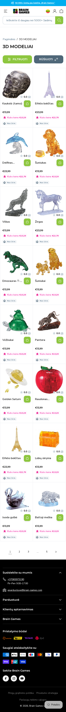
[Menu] (6, 11)
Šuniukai (40, 281)
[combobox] (33, 20)
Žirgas (39, 221)
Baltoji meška (43, 517)
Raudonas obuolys (41, 399)
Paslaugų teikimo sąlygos (33, 699)
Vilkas (6, 221)
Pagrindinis (9, 39)
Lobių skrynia (43, 458)
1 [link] (10, 552)
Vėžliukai (8, 340)
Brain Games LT (37, 705)
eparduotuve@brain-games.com (25, 590)
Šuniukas (40, 162)
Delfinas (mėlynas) (8, 162)
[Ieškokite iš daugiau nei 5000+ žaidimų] (59, 20)
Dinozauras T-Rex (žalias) (11, 281)
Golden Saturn (11, 399)
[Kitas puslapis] (56, 552)
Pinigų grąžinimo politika (21, 693)
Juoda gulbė (9, 517)
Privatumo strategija (47, 693)
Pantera (40, 340)
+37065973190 (16, 579)
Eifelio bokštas (44, 103)
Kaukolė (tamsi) (12, 103)
